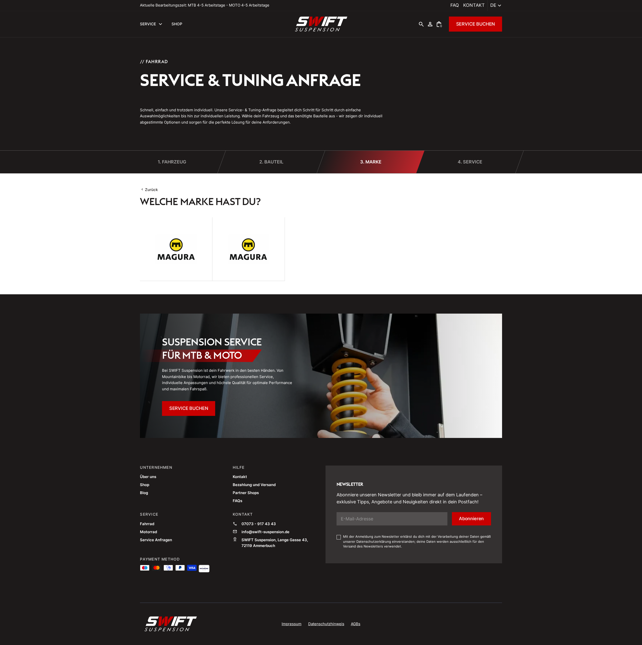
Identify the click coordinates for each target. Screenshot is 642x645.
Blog (144, 492)
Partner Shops (246, 492)
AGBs (355, 623)
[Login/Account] (430, 24)
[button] (495, 5)
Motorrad (148, 531)
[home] (321, 24)
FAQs (237, 500)
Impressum (291, 623)
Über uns (148, 476)
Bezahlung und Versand (254, 484)
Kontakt (474, 5)
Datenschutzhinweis (326, 623)
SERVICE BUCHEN (475, 24)
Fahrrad (147, 523)
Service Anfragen (156, 539)
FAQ (454, 5)
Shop (144, 484)
